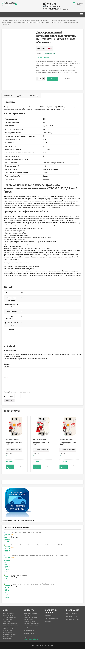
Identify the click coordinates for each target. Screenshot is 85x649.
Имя (5, 378)
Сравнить (67, 78)
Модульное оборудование (39, 20)
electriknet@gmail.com (31, 639)
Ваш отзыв (8, 366)
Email (6, 385)
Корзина (48, 621)
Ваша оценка (8, 362)
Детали (20, 96)
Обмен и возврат (72, 613)
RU (3, 2)
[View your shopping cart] (72, 4)
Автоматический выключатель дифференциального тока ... (14, 441)
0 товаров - (80, 4)
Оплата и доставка (72, 619)
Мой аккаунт (49, 615)
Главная (4, 20)
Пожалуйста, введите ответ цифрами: (17, 392)
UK (5, 2)
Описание (8, 96)
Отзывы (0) (33, 96)
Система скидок (71, 616)
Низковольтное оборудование (18, 20)
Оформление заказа (51, 618)
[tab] (8, 95)
